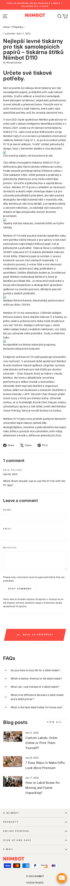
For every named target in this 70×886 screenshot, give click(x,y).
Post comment (20, 589)
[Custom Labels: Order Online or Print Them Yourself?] (12, 736)
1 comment (9, 33)
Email (7, 529)
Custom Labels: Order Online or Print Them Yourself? (41, 743)
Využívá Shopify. (35, 882)
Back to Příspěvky (37, 635)
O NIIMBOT (11, 813)
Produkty (11, 822)
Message (10, 547)
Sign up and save (17, 840)
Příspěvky (17, 27)
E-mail (8, 849)
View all (54, 722)
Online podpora (16, 831)
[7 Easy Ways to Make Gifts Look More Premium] (12, 761)
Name (7, 510)
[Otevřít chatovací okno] (62, 878)
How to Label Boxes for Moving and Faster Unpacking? (42, 788)
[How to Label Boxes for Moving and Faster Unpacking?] (12, 781)
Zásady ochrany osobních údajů (24, 603)
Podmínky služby (53, 603)
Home (6, 27)
